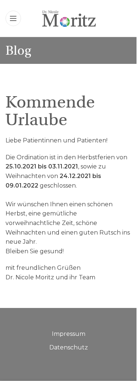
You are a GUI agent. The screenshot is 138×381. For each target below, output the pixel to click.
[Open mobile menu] (13, 18)
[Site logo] (69, 17)
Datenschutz (68, 347)
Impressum (68, 333)
